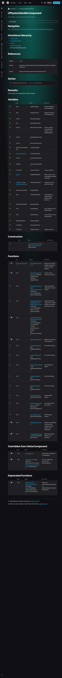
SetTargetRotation (35, 414)
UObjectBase (14, 38)
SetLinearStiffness (35, 385)
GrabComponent (29, 482)
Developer (13, 8)
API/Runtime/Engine (25, 29)
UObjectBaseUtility (15, 41)
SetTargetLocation (35, 395)
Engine (21, 61)
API (9, 29)
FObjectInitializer (35, 245)
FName (18, 174)
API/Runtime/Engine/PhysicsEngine (43, 29)
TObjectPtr (19, 182)
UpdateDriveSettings (35, 422)
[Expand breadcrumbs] (17, 8)
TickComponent (29, 459)
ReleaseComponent (35, 339)
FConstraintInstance (21, 153)
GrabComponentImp (35, 317)
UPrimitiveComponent (21, 184)
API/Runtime (15, 29)
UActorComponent (15, 45)
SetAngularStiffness (35, 355)
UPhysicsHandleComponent (35, 243)
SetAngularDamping (35, 345)
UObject (12, 43)
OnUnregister (28, 453)
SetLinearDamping (35, 376)
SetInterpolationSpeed (36, 364)
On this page (12, 21)
